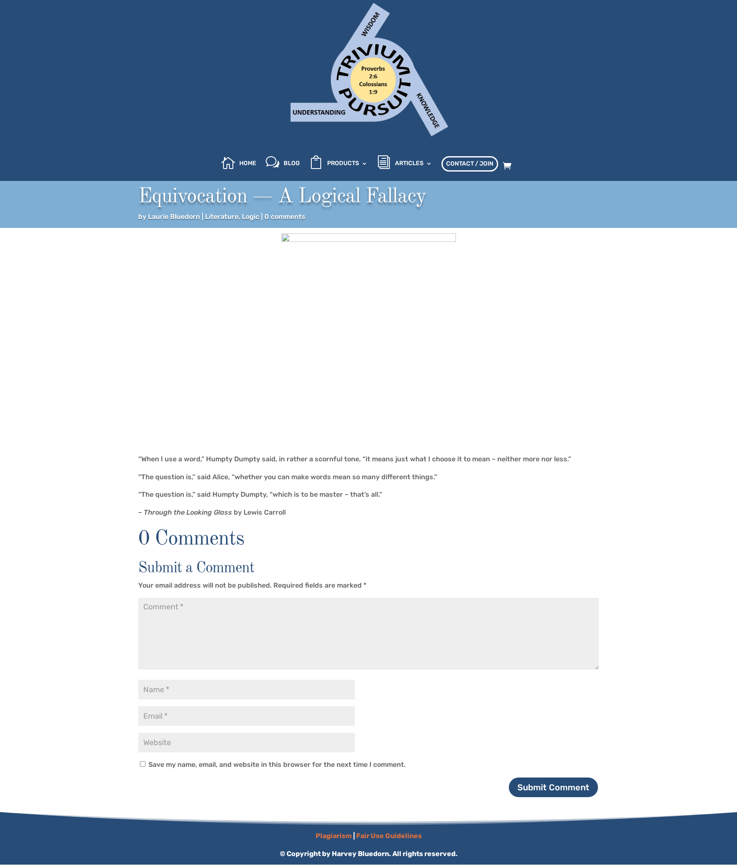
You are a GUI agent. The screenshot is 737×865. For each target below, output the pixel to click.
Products (343, 163)
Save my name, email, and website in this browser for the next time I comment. (277, 764)
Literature (221, 217)
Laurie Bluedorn (174, 217)
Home (247, 163)
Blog (292, 163)
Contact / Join (469, 163)
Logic (250, 217)
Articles (409, 163)
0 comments (284, 217)
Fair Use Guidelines (389, 836)
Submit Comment (553, 787)
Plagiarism (334, 836)
